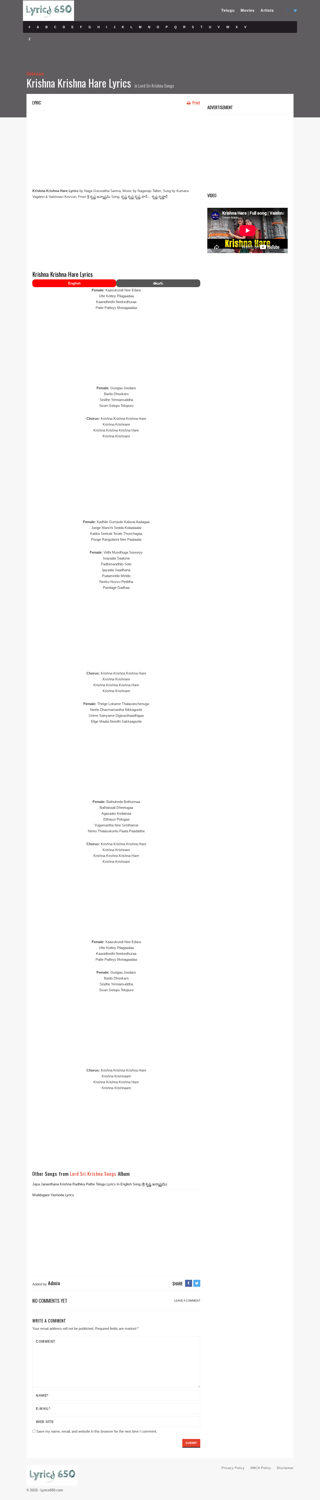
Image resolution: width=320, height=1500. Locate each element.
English (74, 283)
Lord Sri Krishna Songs (156, 86)
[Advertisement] (116, 148)
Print (195, 103)
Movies (248, 10)
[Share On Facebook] (188, 1283)
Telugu (228, 10)
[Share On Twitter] (196, 1283)
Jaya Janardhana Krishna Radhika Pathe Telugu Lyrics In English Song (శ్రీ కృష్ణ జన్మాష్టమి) (99, 1184)
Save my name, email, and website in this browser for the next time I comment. (96, 1431)
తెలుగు (158, 283)
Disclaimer (285, 1468)
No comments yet (49, 1300)
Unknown (35, 73)
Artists (267, 10)
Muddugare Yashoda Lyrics (53, 1195)
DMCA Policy (260, 1468)
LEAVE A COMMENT (187, 1300)
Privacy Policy (233, 1468)
